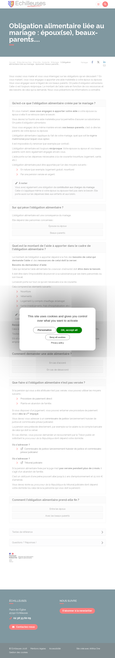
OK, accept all (69, 330)
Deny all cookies (57, 337)
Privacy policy (57, 343)
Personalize (45, 330)
